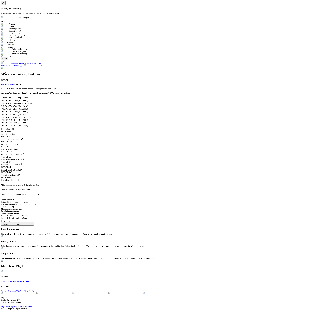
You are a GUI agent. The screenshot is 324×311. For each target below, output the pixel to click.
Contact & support (8, 291)
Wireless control (7, 84)
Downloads (29, 291)
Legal (3, 306)
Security (30, 306)
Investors (14, 281)
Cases (22, 291)
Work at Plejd (23, 281)
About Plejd (6, 281)
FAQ (18, 291)
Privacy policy (11, 306)
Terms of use (22, 306)
